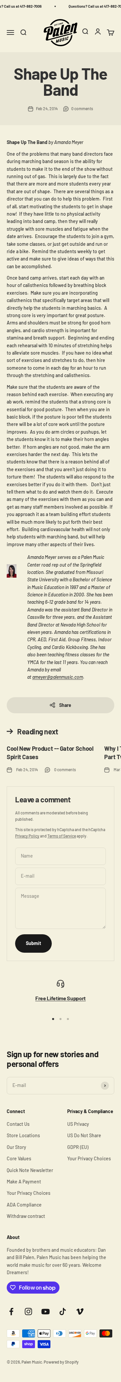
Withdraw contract (26, 1216)
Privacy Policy (27, 835)
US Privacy (78, 1124)
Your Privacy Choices (28, 1193)
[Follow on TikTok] (62, 1311)
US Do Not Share (84, 1135)
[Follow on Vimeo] (79, 1311)
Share (65, 705)
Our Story (16, 1147)
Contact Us (18, 1124)
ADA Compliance (24, 1205)
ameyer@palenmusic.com (57, 677)
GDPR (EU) (77, 1147)
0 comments (82, 108)
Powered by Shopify (61, 1362)
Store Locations (23, 1135)
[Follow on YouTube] (45, 1311)
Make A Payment (24, 1181)
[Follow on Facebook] (11, 1311)
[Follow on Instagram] (28, 1311)
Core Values (19, 1158)
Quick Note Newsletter (30, 1170)
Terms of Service (61, 835)
